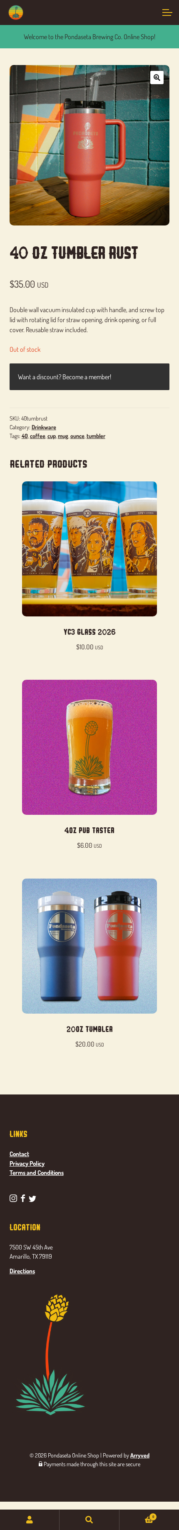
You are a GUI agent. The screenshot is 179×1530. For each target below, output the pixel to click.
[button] (157, 77)
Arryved (139, 1455)
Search (89, 1520)
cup (51, 435)
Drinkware (44, 427)
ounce (77, 435)
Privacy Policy (27, 1163)
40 (25, 435)
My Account (30, 1520)
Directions (22, 1271)
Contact (19, 1154)
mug (63, 435)
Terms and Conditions (37, 1173)
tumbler (96, 435)
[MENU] (166, 12)
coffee (37, 435)
